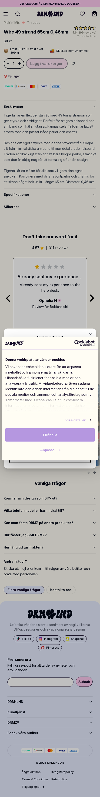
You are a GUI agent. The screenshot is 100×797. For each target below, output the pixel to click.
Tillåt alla (50, 435)
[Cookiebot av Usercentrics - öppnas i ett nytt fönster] (74, 343)
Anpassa (47, 450)
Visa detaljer (75, 420)
